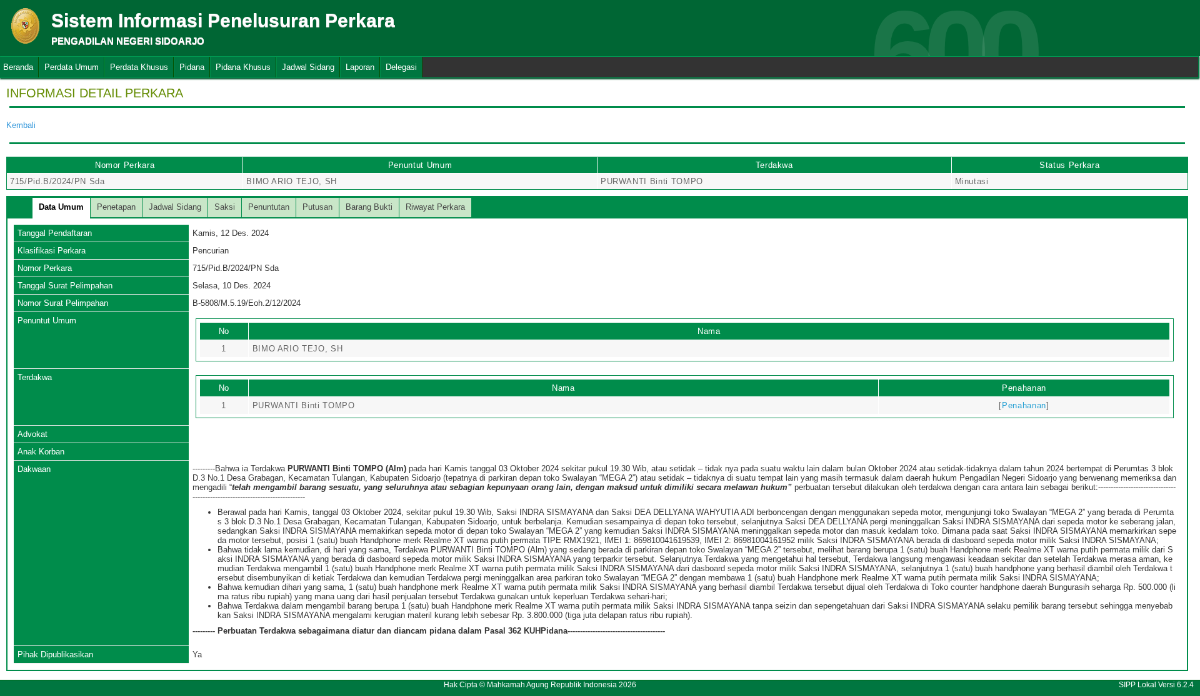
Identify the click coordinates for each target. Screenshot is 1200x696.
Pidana (191, 67)
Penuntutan (268, 207)
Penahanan (1024, 405)
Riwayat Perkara (435, 207)
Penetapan (116, 207)
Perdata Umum (71, 67)
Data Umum (61, 207)
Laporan (360, 67)
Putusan (317, 207)
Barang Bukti (369, 207)
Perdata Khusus (139, 67)
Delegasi (401, 67)
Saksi (224, 207)
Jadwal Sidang (308, 67)
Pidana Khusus (243, 67)
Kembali (21, 125)
